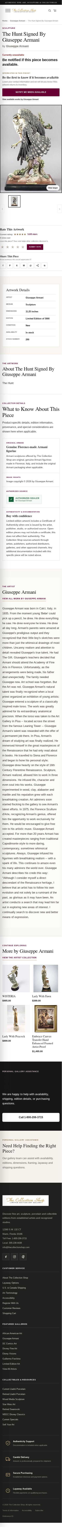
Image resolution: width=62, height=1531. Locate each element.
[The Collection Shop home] (28, 10)
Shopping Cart (9, 1313)
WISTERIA (8, 996)
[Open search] (49, 10)
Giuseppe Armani (17, 21)
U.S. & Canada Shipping (14, 1288)
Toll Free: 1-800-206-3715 (14, 1238)
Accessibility (8, 1298)
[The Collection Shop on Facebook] (5, 1256)
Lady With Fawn (41, 996)
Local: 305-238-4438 (12, 1243)
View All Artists (9, 1369)
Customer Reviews (11, 1308)
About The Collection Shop (15, 1278)
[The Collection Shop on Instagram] (14, 1256)
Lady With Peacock (13, 1036)
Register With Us (10, 1303)
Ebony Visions (9, 1353)
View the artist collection (19, 958)
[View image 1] (14, 201)
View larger (53, 188)
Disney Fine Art (9, 1348)
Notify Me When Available (31, 92)
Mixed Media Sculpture (13, 1399)
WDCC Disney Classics (13, 1414)
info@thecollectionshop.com (16, 1247)
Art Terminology (9, 1293)
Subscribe (39, 1510)
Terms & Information (10, 1510)
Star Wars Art (8, 1404)
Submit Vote (35, 247)
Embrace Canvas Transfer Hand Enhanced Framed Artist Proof (42, 1041)
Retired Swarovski (11, 1409)
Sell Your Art (8, 1424)
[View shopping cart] (54, 10)
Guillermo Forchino (11, 1359)
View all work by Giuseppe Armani (24, 599)
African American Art (12, 1333)
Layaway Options (10, 1283)
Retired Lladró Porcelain (13, 1394)
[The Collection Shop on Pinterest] (23, 1256)
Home (4, 21)
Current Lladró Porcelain (13, 1389)
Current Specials (10, 1419)
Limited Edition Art (11, 1364)
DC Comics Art (9, 1343)
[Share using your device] (38, 265)
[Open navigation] (7, 10)
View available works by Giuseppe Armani (20, 99)
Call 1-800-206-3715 (31, 1117)
